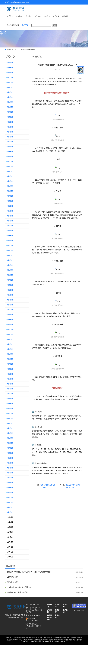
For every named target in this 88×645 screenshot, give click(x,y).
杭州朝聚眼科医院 (47, 642)
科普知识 (32, 49)
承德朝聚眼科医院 (69, 640)
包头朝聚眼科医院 (19, 638)
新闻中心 (25, 25)
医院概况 (19, 16)
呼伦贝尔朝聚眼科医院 (26, 640)
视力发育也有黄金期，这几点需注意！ (19, 587)
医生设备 (38, 16)
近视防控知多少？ (13, 582)
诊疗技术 (28, 16)
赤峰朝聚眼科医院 (31, 638)
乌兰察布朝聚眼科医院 (45, 638)
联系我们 (65, 16)
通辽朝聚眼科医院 (12, 640)
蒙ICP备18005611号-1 (33, 615)
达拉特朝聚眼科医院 (59, 638)
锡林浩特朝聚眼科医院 (41, 640)
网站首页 (10, 16)
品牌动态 (10, 542)
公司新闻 (10, 517)
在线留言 (56, 16)
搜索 (54, 25)
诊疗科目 (47, 16)
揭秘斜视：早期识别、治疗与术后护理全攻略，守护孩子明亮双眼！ (29, 572)
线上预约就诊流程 (13, 25)
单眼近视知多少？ (13, 577)
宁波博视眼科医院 (35, 642)
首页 (16, 49)
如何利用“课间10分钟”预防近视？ (18, 592)
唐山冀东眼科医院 (59, 642)
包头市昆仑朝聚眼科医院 (74, 638)
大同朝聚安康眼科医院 (56, 640)
